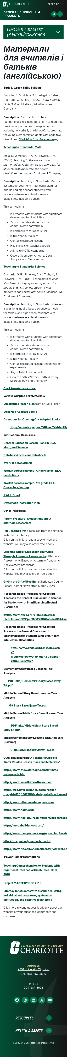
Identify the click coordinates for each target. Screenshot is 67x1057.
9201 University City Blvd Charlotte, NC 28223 (33, 971)
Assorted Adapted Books (20, 411)
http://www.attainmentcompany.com (28, 802)
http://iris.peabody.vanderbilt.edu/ (27, 841)
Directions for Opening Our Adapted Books (31, 419)
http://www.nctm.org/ (18, 810)
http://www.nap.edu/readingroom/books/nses (35, 817)
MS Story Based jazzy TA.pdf (27, 705)
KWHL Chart (11, 495)
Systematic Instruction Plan (21, 503)
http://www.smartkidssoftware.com (27, 782)
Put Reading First (14, 531)
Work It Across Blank (18, 463)
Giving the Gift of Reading (20, 581)
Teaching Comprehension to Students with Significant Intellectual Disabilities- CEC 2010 (31, 870)
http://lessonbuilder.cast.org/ (23, 825)
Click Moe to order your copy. (38, 139)
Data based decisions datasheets (24, 455)
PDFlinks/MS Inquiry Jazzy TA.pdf (31, 750)
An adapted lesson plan (19, 404)
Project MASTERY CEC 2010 (22, 883)
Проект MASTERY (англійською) (26, 32)
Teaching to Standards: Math (22, 147)
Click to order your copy (19, 388)
